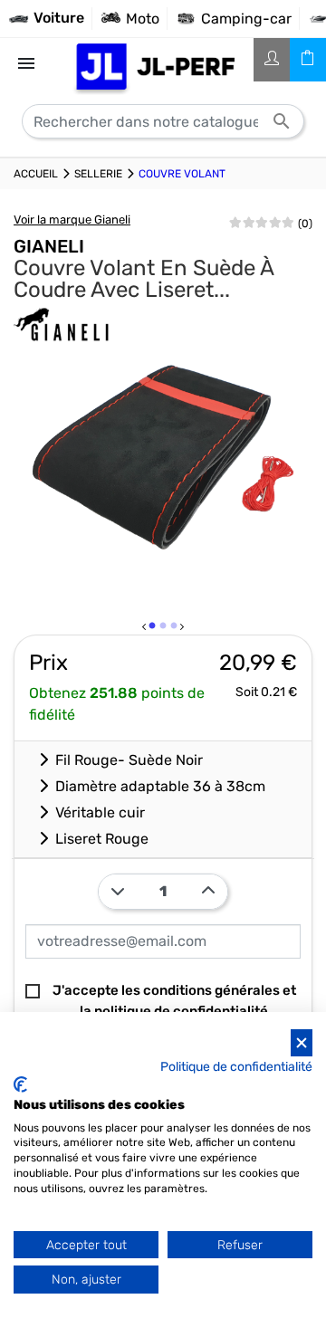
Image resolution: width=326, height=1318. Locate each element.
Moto (142, 18)
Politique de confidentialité (236, 1066)
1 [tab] (153, 629)
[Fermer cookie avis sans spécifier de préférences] (301, 1043)
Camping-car (246, 18)
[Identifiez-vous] (271, 60)
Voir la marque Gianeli (72, 219)
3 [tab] (174, 629)
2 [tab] (163, 629)
